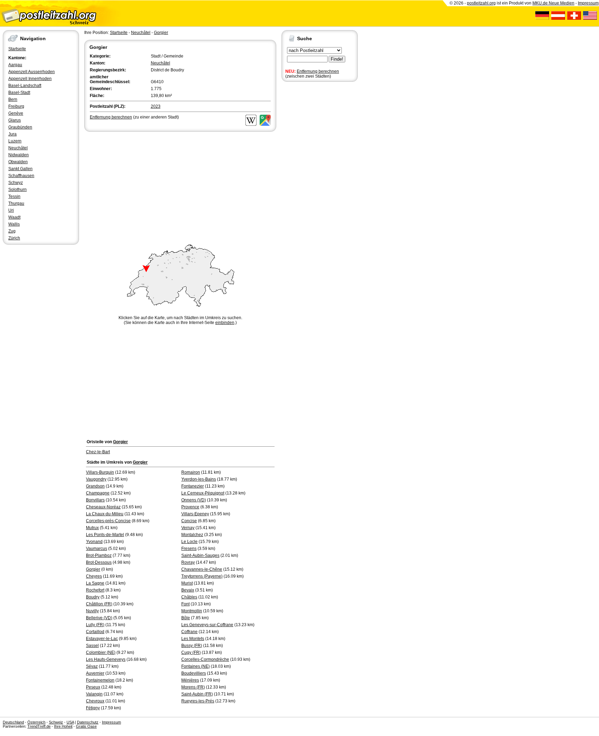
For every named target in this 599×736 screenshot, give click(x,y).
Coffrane (189, 631)
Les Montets (192, 638)
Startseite (17, 48)
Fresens (189, 548)
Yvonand (94, 541)
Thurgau (16, 203)
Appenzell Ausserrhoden (31, 71)
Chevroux (95, 701)
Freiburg (16, 106)
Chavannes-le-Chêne (201, 569)
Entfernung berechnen (318, 71)
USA (70, 722)
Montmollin (191, 610)
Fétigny (93, 708)
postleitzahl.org (481, 3)
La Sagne (95, 583)
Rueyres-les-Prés (197, 701)
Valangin (94, 694)
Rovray (188, 562)
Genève (15, 113)
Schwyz (15, 182)
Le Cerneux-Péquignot (202, 493)
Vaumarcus (96, 548)
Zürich (14, 238)
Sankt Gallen (20, 168)
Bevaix (187, 590)
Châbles (189, 597)
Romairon (190, 472)
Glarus (14, 120)
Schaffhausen (21, 175)
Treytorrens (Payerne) (202, 576)
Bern (12, 99)
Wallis (14, 224)
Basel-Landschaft (24, 85)
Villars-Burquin (100, 472)
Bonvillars (95, 500)
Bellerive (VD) (99, 617)
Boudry (92, 597)
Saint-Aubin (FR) (197, 694)
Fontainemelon (100, 680)
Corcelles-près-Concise (108, 520)
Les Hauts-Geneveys (105, 659)
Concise (189, 520)
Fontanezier (192, 486)
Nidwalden (18, 154)
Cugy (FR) (191, 652)
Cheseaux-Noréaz (103, 507)
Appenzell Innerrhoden (30, 78)
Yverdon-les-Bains (198, 479)
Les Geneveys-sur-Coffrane (207, 624)
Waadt (14, 217)
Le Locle (189, 541)
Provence (190, 507)
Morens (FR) (193, 687)
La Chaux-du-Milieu (104, 513)
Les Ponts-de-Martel (105, 534)
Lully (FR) (95, 624)
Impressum (588, 3)
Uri (11, 210)
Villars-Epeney (195, 513)
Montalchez (192, 534)
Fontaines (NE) (195, 666)
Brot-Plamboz (99, 555)
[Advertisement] (180, 185)
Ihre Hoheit (63, 726)
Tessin (14, 196)
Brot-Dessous (99, 562)
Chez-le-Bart (98, 451)
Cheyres (94, 576)
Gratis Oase (86, 726)
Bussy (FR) (191, 645)
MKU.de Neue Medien (553, 3)
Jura (12, 134)
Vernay (187, 527)
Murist (187, 583)
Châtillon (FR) (99, 604)
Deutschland (13, 722)
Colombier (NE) (100, 652)
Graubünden (20, 127)
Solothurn (17, 189)
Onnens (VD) (193, 500)
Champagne (98, 493)
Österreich (36, 722)
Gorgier (161, 32)
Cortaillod (95, 631)
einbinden (224, 322)
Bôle (185, 617)
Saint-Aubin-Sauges (200, 555)
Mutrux (92, 527)
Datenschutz (87, 722)
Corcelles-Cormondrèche (205, 659)
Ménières (190, 680)
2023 (155, 106)
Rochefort (95, 590)
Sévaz (92, 666)
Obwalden (18, 161)
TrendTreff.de (39, 726)
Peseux (93, 687)
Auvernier (95, 673)
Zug (12, 231)
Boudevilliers (193, 673)
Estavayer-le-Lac (102, 638)
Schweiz (56, 722)
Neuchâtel (18, 148)
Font (185, 604)
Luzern (14, 141)
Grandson (95, 486)
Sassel (92, 645)
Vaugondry (96, 479)
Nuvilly (92, 610)
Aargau (15, 64)
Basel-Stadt (19, 92)
